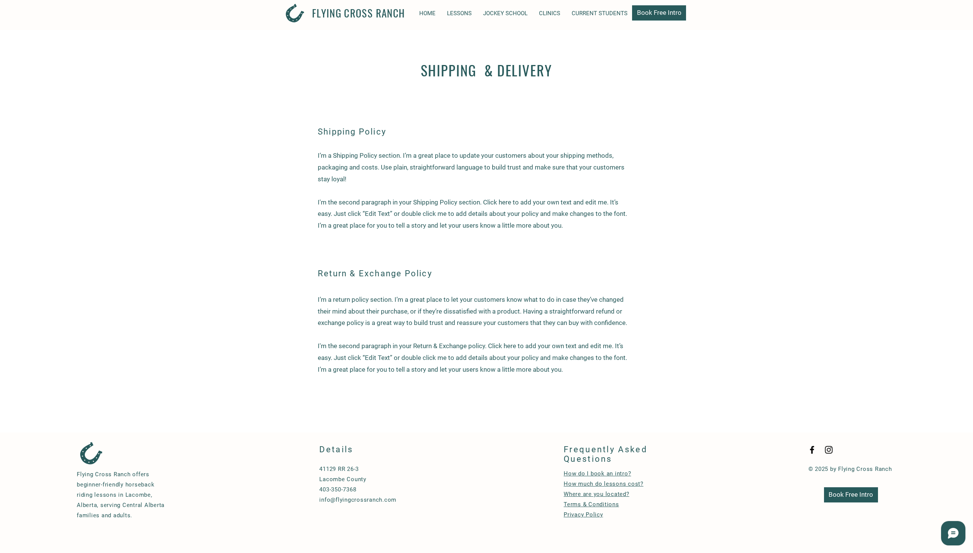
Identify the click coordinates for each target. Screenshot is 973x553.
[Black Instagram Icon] (829, 450)
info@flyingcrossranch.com (357, 499)
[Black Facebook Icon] (812, 450)
